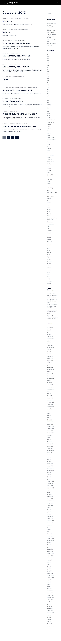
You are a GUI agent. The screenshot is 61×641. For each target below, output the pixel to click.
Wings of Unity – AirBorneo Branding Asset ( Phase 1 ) (51, 30)
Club (48, 131)
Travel (23, 40)
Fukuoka (49, 163)
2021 (48, 85)
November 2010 (50, 577)
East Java (49, 148)
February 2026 (50, 336)
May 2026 (49, 329)
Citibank (49, 128)
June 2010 (49, 584)
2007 (48, 54)
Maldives (49, 213)
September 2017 (50, 450)
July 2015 (49, 490)
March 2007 (49, 623)
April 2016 (49, 479)
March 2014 (49, 514)
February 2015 (50, 496)
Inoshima (49, 185)
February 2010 (50, 590)
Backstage (49, 104)
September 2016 (50, 470)
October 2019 (50, 404)
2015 (48, 71)
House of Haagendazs (13, 101)
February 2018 (50, 444)
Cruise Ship (49, 142)
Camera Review (15, 111)
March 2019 (49, 419)
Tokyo (48, 272)
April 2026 (49, 332)
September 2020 (50, 389)
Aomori (48, 98)
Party (48, 235)
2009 (48, 58)
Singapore (49, 257)
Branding (49, 117)
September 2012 (50, 540)
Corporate (14, 87)
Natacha (6, 32)
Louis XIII (49, 205)
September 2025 (50, 338)
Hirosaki (48, 177)
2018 (48, 78)
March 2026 (49, 334)
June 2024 (49, 349)
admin (48, 299)
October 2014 (50, 505)
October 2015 (50, 485)
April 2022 (49, 371)
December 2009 (50, 595)
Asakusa (49, 100)
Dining (48, 144)
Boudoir (14, 53)
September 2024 (50, 347)
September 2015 (50, 487)
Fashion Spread (50, 161)
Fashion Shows (50, 159)
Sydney (10, 639)
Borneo (48, 113)
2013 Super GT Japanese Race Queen (20, 126)
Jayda (5, 79)
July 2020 (49, 391)
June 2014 (49, 507)
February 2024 (50, 356)
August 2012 (49, 542)
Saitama (48, 243)
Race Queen (25, 123)
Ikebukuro (49, 181)
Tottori (48, 274)
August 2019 (49, 408)
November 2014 (50, 503)
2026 (48, 95)
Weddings (49, 283)
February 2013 (50, 536)
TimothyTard (49, 304)
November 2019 (50, 402)
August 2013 (49, 525)
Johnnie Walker (50, 196)
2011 (48, 63)
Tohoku (48, 270)
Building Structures (51, 120)
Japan (48, 190)
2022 (48, 87)
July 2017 (49, 454)
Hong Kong (18, 40)
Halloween (49, 170)
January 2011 (50, 573)
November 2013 (50, 520)
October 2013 (50, 522)
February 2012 (50, 549)
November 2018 (50, 428)
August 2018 (49, 435)
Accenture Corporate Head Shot (17, 90)
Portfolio (21, 18)
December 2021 (50, 376)
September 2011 (50, 558)
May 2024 (49, 351)
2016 (48, 74)
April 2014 (49, 512)
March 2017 (49, 461)
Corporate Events (16, 98)
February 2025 (50, 343)
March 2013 (49, 533)
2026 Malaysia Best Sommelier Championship (51, 25)
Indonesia (49, 183)
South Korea (49, 261)
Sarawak (49, 246)
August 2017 (49, 452)
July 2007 (49, 621)
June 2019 (49, 413)
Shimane (49, 252)
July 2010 (49, 582)
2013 (12, 18)
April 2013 (49, 531)
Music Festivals (50, 224)
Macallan (49, 209)
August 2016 (49, 472)
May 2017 (49, 459)
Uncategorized (50, 281)
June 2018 (49, 437)
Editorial (49, 150)
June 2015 (49, 492)
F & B (48, 152)
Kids (13, 76)
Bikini (48, 109)
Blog (15, 40)
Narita (48, 226)
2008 (48, 56)
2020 (48, 82)
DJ (47, 146)
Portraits (26, 18)
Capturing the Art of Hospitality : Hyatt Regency (51, 36)
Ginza (48, 166)
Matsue (48, 215)
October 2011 (50, 555)
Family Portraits (50, 155)
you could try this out (51, 293)
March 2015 (49, 494)
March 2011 (49, 571)
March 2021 (49, 382)
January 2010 (50, 593)
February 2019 (50, 422)
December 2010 (50, 575)
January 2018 (50, 446)
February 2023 (50, 367)
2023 (48, 89)
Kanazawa (49, 198)
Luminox (49, 207)
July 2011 (49, 562)
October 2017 (50, 448)
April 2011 (49, 569)
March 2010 (49, 588)
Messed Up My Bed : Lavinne (16, 67)
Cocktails (49, 133)
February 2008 (50, 619)
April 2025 (49, 340)
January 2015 (50, 498)
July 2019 (49, 411)
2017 (48, 76)
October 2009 (50, 599)
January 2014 (50, 518)
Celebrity (16, 18)
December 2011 (50, 553)
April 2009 (49, 604)
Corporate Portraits (22, 87)
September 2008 (50, 612)
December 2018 (50, 426)
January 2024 (50, 358)
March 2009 (49, 606)
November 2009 (50, 597)
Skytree (48, 259)
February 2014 (50, 516)
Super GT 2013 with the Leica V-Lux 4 (20, 114)
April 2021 (49, 380)
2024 (48, 91)
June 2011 (49, 564)
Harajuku (49, 172)
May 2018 (49, 439)
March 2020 (49, 395)
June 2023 (49, 362)
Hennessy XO (50, 174)
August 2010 (49, 579)
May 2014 (49, 509)
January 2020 (50, 398)
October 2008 (50, 610)
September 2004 (50, 626)
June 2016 (49, 474)
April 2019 (49, 417)
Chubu (48, 126)
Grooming (49, 168)
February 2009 (50, 608)
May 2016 (49, 476)
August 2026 (50, 327)
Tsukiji (48, 278)
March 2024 (49, 354)
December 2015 (50, 481)
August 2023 (50, 360)
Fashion (16, 29)
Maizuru (48, 211)
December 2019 (50, 400)
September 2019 (50, 406)
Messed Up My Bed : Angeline (16, 56)
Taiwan (48, 265)
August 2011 (49, 560)
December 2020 (50, 387)
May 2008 (49, 617)
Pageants (49, 232)
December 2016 (50, 468)
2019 (48, 80)
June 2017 (49, 457)
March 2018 (49, 441)
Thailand (49, 267)
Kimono (48, 202)
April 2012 (49, 547)
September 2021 (50, 378)
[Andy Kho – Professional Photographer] (11, 2)
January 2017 (50, 465)
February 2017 (50, 463)
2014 (48, 69)
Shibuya (48, 250)
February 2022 (50, 373)
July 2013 (49, 527)
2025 (48, 93)
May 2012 (49, 544)
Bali (47, 106)
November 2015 (50, 483)
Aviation (48, 102)
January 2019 (50, 424)
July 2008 (49, 615)
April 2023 (49, 365)
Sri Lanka (49, 263)
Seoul (48, 248)
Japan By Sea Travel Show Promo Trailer (52, 301)
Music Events (50, 221)
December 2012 (50, 538)
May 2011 (49, 566)
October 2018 (50, 430)
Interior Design (50, 188)
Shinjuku (49, 254)
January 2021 (50, 384)
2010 (48, 60)
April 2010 (49, 586)
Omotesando (50, 230)
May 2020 (49, 393)
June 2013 (49, 529)
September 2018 (50, 433)
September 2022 (50, 369)
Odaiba (48, 228)
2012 (48, 65)
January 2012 (50, 551)
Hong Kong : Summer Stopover (17, 43)
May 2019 (49, 415)
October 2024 (50, 345)
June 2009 (49, 601)
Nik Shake (7, 21)
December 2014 (50, 501)
